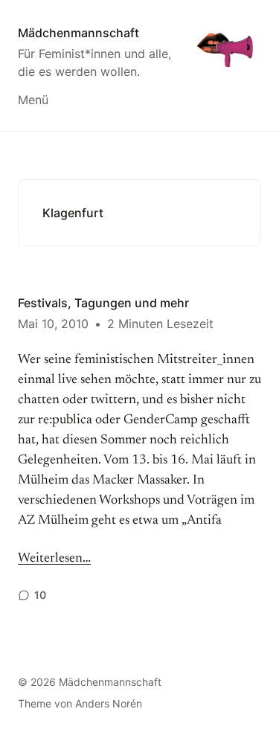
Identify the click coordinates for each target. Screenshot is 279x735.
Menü (33, 99)
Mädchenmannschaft (78, 32)
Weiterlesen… (54, 558)
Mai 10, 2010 (53, 323)
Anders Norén (108, 703)
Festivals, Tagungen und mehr (103, 302)
